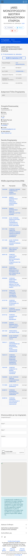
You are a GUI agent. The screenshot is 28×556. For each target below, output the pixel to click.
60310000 (4, 248)
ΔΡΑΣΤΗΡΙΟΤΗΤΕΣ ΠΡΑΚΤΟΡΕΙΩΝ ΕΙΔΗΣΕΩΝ (13, 249)
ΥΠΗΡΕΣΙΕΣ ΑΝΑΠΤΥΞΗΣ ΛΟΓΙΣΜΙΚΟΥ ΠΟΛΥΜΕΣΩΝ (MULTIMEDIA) (13, 294)
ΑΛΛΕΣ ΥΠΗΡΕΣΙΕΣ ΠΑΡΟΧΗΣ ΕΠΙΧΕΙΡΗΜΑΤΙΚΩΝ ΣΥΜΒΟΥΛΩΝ (14, 379)
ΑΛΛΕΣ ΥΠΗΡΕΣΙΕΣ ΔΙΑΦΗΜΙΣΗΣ (13, 385)
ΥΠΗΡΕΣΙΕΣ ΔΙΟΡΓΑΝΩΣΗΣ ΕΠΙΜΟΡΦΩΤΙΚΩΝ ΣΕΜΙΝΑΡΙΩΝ (14, 392)
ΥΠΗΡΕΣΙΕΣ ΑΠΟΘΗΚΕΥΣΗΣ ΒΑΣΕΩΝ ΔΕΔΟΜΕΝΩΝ (13, 317)
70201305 (4, 367)
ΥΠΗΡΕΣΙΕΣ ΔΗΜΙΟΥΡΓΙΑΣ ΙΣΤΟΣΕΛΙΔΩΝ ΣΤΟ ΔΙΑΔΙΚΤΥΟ (14, 303)
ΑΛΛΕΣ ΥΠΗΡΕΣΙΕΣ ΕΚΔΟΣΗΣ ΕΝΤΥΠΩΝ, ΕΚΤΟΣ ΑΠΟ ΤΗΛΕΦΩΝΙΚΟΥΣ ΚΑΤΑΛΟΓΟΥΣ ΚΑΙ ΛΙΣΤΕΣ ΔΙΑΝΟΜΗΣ (14, 221)
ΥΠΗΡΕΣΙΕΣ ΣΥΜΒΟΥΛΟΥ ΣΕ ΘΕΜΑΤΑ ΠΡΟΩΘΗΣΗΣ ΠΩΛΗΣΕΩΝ (13, 370)
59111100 (4, 229)
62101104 (4, 300)
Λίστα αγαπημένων (26, 2)
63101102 (4, 315)
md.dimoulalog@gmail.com (8, 129)
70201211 (4, 342)
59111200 (4, 240)
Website (20, 27)
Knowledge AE (18, 555)
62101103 (4, 290)
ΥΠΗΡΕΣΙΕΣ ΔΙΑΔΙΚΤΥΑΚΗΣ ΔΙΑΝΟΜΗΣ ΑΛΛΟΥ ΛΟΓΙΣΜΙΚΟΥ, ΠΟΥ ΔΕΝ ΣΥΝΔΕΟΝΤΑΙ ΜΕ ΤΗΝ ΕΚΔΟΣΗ (14, 270)
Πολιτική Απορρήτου (22, 549)
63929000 (4, 336)
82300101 (4, 390)
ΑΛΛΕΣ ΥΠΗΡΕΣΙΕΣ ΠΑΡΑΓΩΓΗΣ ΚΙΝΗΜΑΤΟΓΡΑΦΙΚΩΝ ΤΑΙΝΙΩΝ (14, 242)
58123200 (4, 197)
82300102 (4, 398)
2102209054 (10, 27)
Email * (3, 423)
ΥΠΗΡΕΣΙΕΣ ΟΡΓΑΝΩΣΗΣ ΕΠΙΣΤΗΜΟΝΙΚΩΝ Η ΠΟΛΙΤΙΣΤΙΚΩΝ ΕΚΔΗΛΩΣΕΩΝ (14, 401)
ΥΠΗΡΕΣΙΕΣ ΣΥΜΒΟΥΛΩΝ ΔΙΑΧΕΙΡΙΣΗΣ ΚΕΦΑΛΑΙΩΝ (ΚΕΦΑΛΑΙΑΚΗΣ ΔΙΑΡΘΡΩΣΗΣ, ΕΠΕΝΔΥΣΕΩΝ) (13, 359)
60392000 (4, 278)
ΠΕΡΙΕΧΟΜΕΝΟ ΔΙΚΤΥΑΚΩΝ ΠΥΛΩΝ (14, 331)
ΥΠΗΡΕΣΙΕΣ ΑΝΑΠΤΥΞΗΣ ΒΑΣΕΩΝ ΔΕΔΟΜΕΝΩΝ (14, 310)
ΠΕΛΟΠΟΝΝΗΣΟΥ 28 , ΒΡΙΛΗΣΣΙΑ (13, 54)
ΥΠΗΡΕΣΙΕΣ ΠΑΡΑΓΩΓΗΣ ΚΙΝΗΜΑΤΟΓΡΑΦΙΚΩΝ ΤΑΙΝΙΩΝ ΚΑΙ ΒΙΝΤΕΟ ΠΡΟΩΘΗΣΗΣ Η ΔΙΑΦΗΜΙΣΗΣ (14, 232)
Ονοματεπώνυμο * (6, 417)
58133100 (4, 208)
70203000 (4, 377)
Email (15, 30)
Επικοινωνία (16, 41)
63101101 (4, 308)
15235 (22, 23)
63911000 (4, 331)
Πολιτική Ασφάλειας (12, 549)
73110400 (4, 385)
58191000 (4, 218)
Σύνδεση (23, 2)
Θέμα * (3, 430)
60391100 (4, 254)
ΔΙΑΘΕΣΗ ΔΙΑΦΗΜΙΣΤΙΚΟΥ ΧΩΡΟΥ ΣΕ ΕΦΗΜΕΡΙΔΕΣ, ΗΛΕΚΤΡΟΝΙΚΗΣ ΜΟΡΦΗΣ (13, 201)
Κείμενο (3, 436)
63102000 (4, 323)
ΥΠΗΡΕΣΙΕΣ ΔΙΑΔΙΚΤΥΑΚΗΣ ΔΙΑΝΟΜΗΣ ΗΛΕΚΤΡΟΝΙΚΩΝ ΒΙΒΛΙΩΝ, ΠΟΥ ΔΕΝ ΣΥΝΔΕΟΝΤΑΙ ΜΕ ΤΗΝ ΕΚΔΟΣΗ (14, 282)
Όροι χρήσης (4, 549)
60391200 (4, 267)
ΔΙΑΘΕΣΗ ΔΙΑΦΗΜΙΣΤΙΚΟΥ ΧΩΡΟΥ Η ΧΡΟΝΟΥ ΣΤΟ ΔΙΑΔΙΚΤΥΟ (14, 325)
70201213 (4, 355)
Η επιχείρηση (5, 40)
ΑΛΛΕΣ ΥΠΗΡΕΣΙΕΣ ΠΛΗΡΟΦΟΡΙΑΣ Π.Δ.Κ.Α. (13, 337)
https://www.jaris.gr (6, 133)
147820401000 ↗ (20, 71)
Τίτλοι (13, 40)
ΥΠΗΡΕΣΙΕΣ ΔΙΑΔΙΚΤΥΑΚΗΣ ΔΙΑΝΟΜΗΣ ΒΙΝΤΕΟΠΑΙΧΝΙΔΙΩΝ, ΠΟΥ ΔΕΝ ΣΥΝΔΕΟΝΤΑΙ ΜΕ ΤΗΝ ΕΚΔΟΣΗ (14, 259)
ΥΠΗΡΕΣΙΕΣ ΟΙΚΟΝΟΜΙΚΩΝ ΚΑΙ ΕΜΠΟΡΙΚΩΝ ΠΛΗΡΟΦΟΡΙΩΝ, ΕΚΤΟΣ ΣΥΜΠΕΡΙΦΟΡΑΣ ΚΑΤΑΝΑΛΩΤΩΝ (14, 347)
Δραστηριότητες (6, 41)
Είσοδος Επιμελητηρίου (14, 541)
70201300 (4, 189)
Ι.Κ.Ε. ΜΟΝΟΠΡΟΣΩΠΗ (20, 63)
